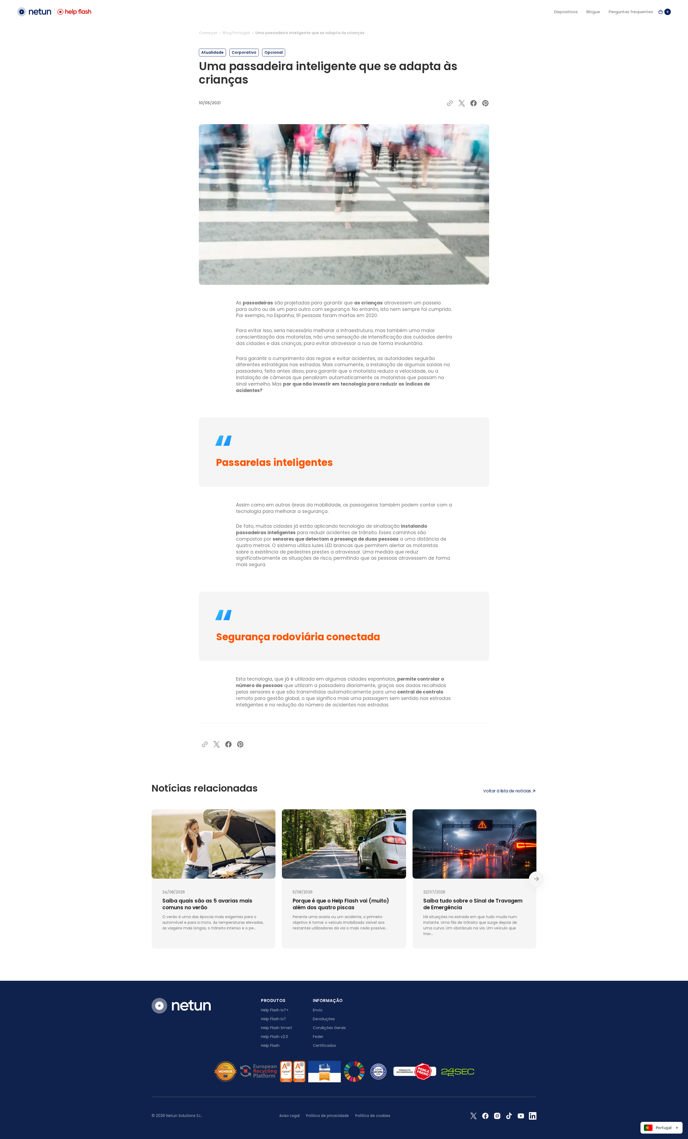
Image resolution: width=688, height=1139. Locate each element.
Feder (318, 1036)
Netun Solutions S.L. (184, 1115)
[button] (664, 12)
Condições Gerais (329, 1027)
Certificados (324, 1045)
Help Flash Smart (276, 1027)
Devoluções (324, 1019)
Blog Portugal (236, 32)
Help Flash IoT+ (275, 1010)
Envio (317, 1010)
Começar (208, 32)
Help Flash (270, 1045)
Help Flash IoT (273, 1019)
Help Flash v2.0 (274, 1036)
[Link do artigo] (213, 878)
